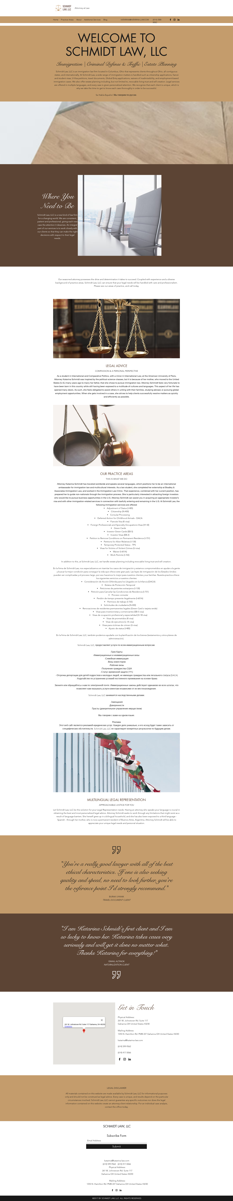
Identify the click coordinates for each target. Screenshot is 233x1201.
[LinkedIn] (178, 19)
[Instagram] (174, 19)
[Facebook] (170, 19)
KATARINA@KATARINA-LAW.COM (135, 19)
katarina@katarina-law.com (130, 1040)
